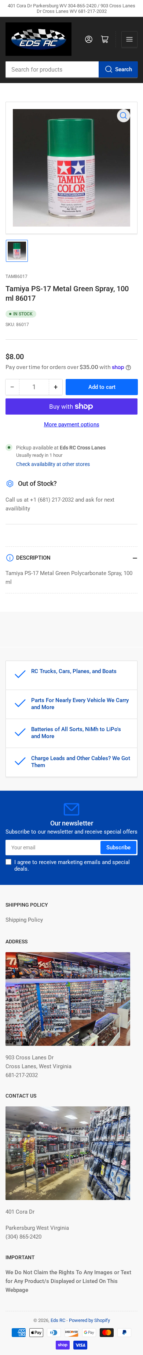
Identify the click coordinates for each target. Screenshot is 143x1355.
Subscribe (118, 847)
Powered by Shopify (89, 1320)
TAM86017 (16, 276)
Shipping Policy (24, 920)
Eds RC (58, 1320)
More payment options (71, 424)
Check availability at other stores (53, 464)
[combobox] (72, 69)
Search (123, 69)
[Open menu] (129, 39)
